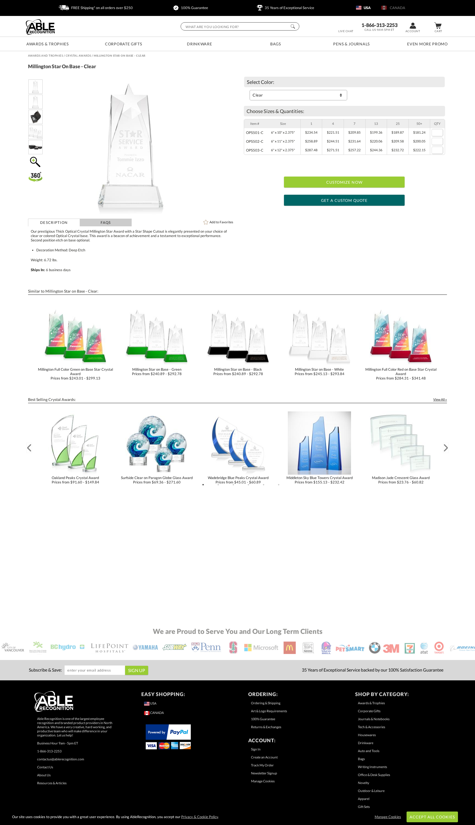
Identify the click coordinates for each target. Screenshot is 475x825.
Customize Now (344, 182)
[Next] (446, 447)
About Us (44, 775)
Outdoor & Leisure (371, 791)
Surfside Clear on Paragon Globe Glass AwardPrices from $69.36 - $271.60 (157, 479)
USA (367, 8)
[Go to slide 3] (233, 485)
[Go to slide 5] (263, 485)
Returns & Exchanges (266, 727)
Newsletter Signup (264, 773)
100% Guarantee (194, 8)
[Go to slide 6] (278, 485)
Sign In (256, 749)
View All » (440, 399)
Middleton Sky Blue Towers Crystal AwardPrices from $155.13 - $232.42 (319, 479)
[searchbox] (240, 26)
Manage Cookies (263, 781)
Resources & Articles (52, 783)
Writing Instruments (372, 767)
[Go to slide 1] (203, 485)
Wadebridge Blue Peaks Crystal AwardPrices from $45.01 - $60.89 (238, 479)
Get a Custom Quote (344, 200)
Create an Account (264, 757)
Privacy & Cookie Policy (199, 817)
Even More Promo (427, 44)
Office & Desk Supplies (374, 775)
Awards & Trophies (47, 44)
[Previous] (29, 447)
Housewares (367, 735)
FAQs (106, 222)
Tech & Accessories (371, 727)
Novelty (363, 783)
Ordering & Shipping (265, 703)
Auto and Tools (368, 751)
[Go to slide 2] (218, 485)
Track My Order (262, 765)
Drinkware (199, 44)
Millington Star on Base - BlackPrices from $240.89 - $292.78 (238, 371)
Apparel (363, 799)
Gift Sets (364, 807)
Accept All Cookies (432, 817)
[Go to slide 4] (248, 485)
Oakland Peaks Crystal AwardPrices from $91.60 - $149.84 (75, 479)
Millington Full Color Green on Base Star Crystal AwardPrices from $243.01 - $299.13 (75, 373)
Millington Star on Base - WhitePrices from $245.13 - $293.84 (319, 371)
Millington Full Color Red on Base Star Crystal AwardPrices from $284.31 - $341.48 (401, 373)
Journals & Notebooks (374, 719)
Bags (275, 44)
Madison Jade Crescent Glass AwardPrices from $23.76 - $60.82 (401, 479)
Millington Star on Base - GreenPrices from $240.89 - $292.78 (157, 371)
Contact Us (45, 767)
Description (54, 222)
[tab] (54, 222)
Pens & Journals (351, 44)
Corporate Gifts (123, 44)
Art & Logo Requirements (269, 711)
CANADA (396, 8)
